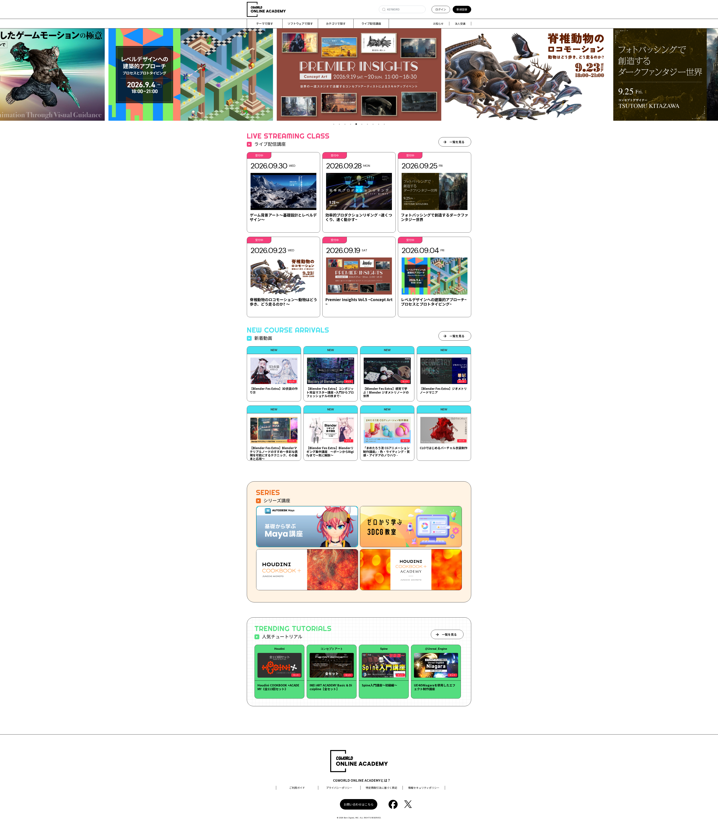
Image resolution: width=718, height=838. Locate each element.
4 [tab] (350, 124)
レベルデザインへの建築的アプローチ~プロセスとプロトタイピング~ (434, 302)
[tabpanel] (359, 74)
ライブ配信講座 (371, 23)
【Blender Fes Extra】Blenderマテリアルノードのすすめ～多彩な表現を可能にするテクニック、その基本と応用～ (274, 453)
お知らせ (438, 23)
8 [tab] (373, 124)
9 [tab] (379, 124)
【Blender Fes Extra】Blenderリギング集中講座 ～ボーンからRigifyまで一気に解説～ (330, 451)
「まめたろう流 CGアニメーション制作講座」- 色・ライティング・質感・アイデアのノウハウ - (386, 451)
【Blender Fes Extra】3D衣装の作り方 (274, 390)
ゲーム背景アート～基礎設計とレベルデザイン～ (283, 217)
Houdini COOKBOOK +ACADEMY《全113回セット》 (278, 687)
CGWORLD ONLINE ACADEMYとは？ (362, 780)
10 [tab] (384, 124)
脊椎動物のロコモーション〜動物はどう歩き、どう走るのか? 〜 (283, 302)
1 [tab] (334, 124)
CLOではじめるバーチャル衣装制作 (443, 448)
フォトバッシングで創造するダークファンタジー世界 (434, 217)
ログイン (440, 9)
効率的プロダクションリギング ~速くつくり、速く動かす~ (358, 217)
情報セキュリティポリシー (423, 788)
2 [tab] (339, 124)
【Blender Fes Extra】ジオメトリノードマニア (443, 390)
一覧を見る (456, 142)
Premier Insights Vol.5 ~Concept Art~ (358, 302)
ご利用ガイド (297, 788)
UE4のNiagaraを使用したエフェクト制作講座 (434, 687)
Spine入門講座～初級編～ (379, 685)
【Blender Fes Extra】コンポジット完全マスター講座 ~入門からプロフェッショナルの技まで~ (330, 392)
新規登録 (462, 9)
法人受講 (460, 23)
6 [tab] (362, 124)
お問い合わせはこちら (359, 804)
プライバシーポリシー (339, 788)
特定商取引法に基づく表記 (381, 788)
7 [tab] (367, 124)
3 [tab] (345, 124)
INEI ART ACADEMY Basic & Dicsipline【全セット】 (331, 687)
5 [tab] (356, 124)
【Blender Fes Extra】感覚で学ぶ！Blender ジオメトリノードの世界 (386, 392)
